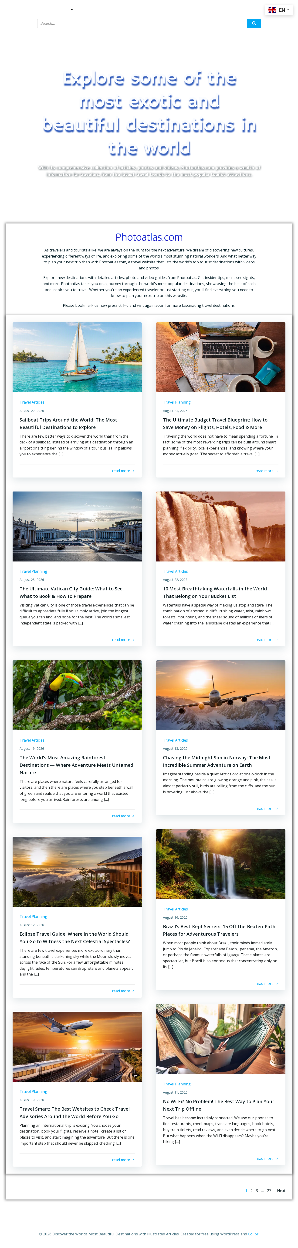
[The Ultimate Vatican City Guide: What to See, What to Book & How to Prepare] (77, 526)
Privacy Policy (243, 9)
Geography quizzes (139, 9)
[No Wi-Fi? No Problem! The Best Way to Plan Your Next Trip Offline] (220, 1038)
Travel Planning (98, 9)
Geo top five (176, 9)
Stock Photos (209, 9)
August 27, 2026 (32, 410)
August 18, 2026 (175, 748)
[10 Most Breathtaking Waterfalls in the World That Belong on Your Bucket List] (220, 526)
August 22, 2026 (175, 579)
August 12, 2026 (32, 925)
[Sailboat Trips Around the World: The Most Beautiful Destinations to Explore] (77, 357)
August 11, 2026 (175, 1092)
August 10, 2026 (32, 1100)
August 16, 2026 (175, 917)
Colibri (253, 1234)
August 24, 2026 (175, 410)
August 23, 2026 (32, 579)
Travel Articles (56, 9)
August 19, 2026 (32, 748)
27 (269, 1190)
